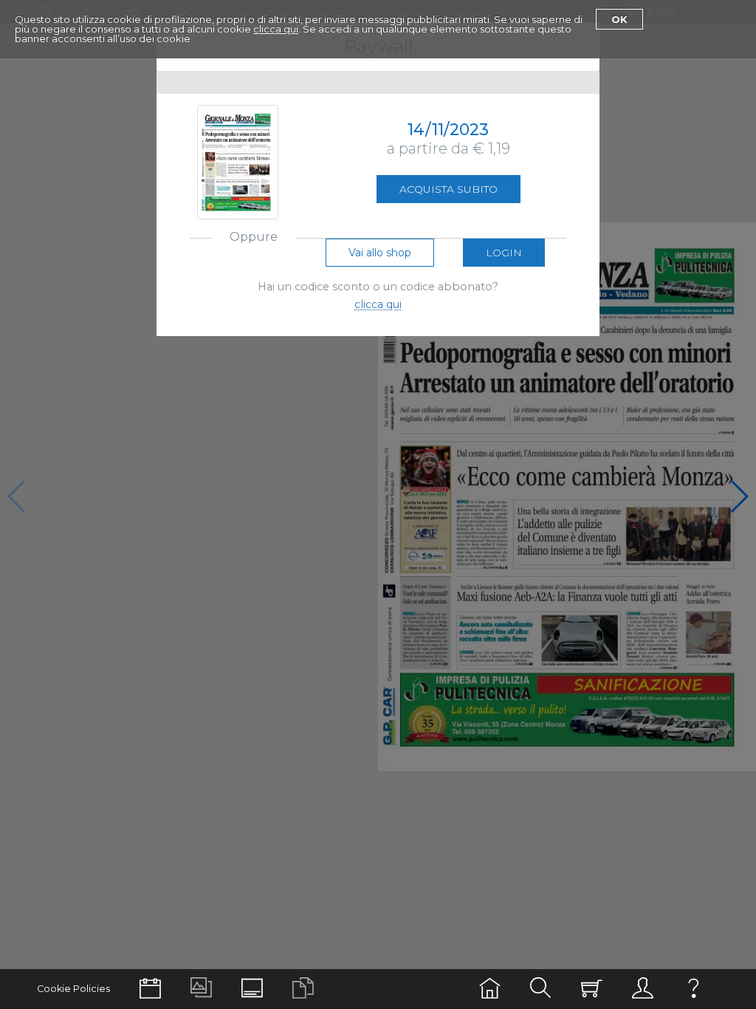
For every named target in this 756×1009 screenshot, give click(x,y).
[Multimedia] (201, 989)
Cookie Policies (73, 988)
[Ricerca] (541, 989)
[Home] (490, 989)
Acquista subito (448, 189)
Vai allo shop (379, 252)
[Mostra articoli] (303, 989)
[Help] (694, 989)
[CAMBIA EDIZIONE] (150, 989)
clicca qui (275, 29)
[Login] (643, 989)
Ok (619, 19)
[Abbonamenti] (592, 989)
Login (504, 252)
